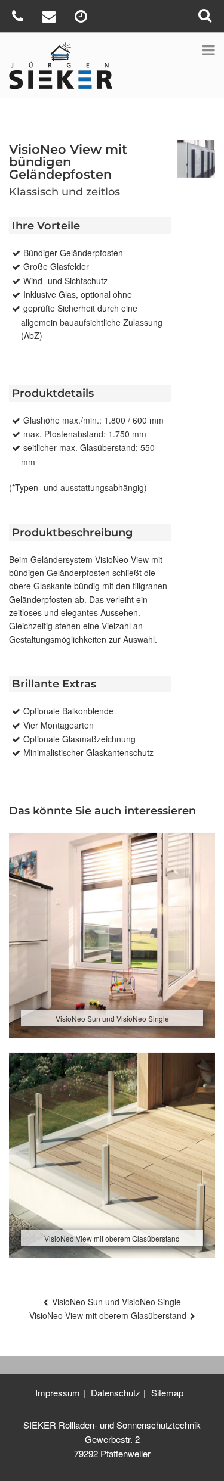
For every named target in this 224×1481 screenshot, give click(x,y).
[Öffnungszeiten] (82, 18)
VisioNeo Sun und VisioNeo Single (116, 1302)
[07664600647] (19, 18)
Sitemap (167, 1392)
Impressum (57, 1392)
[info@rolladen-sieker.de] (50, 18)
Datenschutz (115, 1392)
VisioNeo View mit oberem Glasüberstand (107, 1315)
